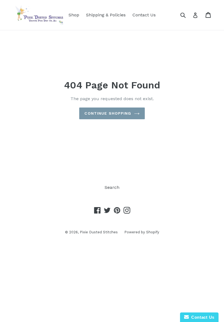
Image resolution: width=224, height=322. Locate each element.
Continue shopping (107, 113)
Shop (74, 14)
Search (112, 187)
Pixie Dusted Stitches (99, 232)
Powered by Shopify (141, 232)
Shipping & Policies (106, 14)
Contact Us (144, 14)
